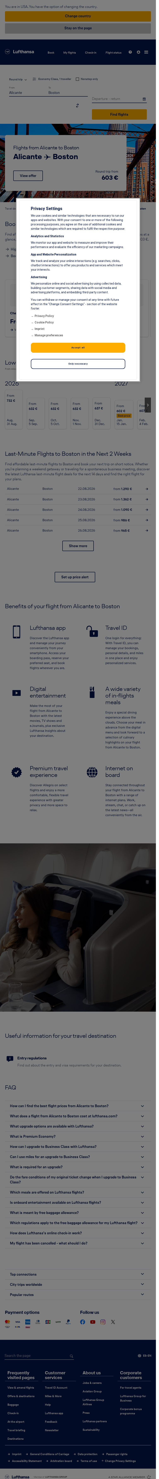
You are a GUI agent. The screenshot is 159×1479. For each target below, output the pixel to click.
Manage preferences (49, 335)
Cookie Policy (44, 322)
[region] (78, 290)
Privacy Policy (44, 316)
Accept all (78, 347)
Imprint (40, 328)
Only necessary (78, 363)
